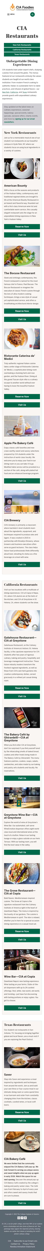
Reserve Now (22, 226)
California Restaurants (22, 50)
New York (5, 92)
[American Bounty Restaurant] (22, 157)
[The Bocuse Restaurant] (22, 244)
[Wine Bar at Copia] (22, 948)
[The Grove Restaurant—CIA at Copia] (22, 862)
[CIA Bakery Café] (22, 1130)
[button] (11, 14)
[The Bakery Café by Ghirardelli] (22, 706)
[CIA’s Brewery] (22, 489)
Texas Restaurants (22, 54)
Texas (24, 92)
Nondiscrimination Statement (22, 1247)
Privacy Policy (28, 1244)
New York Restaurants (22, 45)
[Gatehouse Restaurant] (22, 609)
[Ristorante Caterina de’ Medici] (22, 327)
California (14, 92)
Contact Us (15, 1244)
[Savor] (22, 1046)
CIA (9, 1241)
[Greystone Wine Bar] (22, 786)
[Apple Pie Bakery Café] (22, 414)
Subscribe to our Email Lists (25, 1241)
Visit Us (22, 235)
